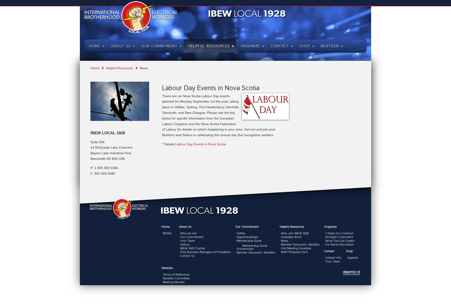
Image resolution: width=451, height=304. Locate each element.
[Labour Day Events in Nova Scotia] (265, 106)
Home (94, 68)
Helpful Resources (119, 68)
